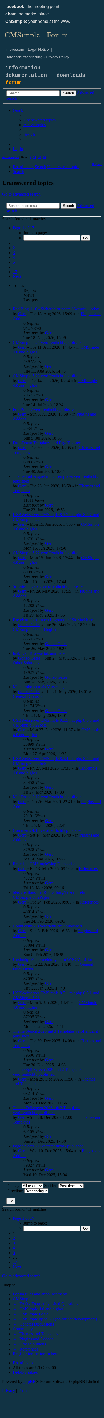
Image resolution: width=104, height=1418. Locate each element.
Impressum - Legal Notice (27, 49)
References (88, 868)
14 (34, 157)
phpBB (29, 1381)
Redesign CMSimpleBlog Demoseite (44, 864)
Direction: (15, 1190)
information (23, 68)
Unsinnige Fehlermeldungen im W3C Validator (52, 959)
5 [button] (14, 262)
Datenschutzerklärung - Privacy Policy (37, 57)
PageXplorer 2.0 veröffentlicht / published (48, 1146)
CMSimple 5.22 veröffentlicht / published (48, 553)
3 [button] (14, 252)
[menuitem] (39, 120)
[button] (23, 228)
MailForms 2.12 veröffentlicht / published (48, 797)
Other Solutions (26, 663)
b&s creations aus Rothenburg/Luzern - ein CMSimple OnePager (49, 895)
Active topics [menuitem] (10, 157)
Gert (22, 313)
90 (44, 157)
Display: (14, 1185)
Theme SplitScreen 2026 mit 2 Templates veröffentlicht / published (47, 1072)
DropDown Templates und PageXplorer (46, 443)
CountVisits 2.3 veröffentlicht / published (47, 926)
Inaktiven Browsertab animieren (40, 653)
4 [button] (14, 257)
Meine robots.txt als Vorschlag (38, 687)
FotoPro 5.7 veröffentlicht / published (44, 409)
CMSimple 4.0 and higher (35, 629)
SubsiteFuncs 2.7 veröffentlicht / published (49, 586)
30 (39, 157)
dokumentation (26, 75)
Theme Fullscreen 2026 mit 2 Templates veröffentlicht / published (46, 1110)
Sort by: (51, 1185)
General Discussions (30, 696)
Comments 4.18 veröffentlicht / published (47, 830)
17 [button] (15, 271)
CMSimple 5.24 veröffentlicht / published (48, 342)
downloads (71, 75)
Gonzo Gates (29, 624)
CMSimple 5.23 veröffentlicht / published (48, 376)
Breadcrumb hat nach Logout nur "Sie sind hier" (53, 620)
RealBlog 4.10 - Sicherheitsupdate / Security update (56, 309)
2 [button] (14, 248)
